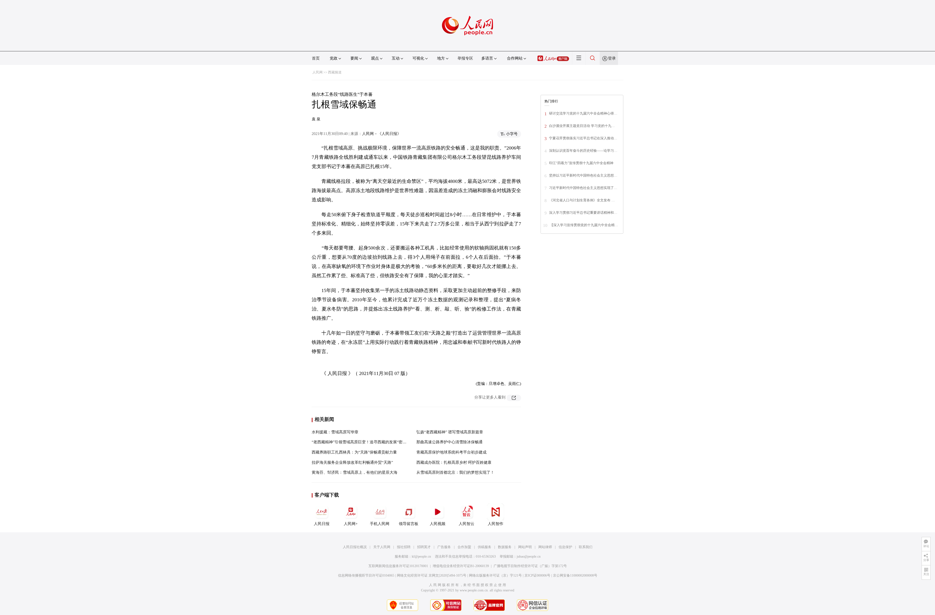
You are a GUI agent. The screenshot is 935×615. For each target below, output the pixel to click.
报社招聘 (404, 547)
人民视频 (437, 524)
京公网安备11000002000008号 (575, 575)
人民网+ (351, 524)
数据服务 (505, 547)
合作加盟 (464, 547)
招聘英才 (424, 547)
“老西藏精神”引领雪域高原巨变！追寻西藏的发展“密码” (360, 442)
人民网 (317, 72)
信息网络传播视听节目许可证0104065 (366, 575)
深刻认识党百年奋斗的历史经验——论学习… (583, 150)
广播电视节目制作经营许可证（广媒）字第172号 (530, 566)
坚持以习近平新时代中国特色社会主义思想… (583, 175)
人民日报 (321, 524)
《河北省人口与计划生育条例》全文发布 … (582, 200)
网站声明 (525, 547)
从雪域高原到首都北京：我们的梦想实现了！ (455, 472)
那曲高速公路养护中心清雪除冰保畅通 (449, 442)
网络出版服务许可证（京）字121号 (495, 575)
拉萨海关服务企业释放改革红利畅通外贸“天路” (352, 462)
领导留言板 (408, 524)
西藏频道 (335, 72)
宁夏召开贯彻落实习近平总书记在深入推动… (583, 138)
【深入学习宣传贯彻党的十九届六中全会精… (584, 225)
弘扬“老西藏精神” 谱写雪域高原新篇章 (449, 432)
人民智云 (466, 524)
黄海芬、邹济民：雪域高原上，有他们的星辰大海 (354, 472)
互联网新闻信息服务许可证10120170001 (398, 566)
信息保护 (565, 547)
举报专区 (465, 58)
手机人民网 (379, 524)
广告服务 (444, 547)
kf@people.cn (421, 556)
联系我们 (585, 547)
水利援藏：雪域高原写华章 (335, 432)
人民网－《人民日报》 (381, 134)
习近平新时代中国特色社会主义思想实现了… (583, 188)
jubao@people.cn (529, 556)
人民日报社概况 (355, 547)
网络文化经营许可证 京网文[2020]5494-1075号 (431, 575)
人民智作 (495, 524)
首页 (316, 58)
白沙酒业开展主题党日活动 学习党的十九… (582, 126)
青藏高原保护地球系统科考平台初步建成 (451, 452)
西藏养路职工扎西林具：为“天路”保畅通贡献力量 (354, 452)
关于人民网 (381, 547)
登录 (612, 58)
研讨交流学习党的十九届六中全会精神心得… (583, 113)
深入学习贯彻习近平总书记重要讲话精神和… (583, 212)
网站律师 (545, 547)
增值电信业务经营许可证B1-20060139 (461, 566)
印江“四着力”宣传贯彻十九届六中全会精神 (581, 163)
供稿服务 (484, 547)
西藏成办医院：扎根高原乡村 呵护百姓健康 (453, 462)
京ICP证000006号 (537, 575)
